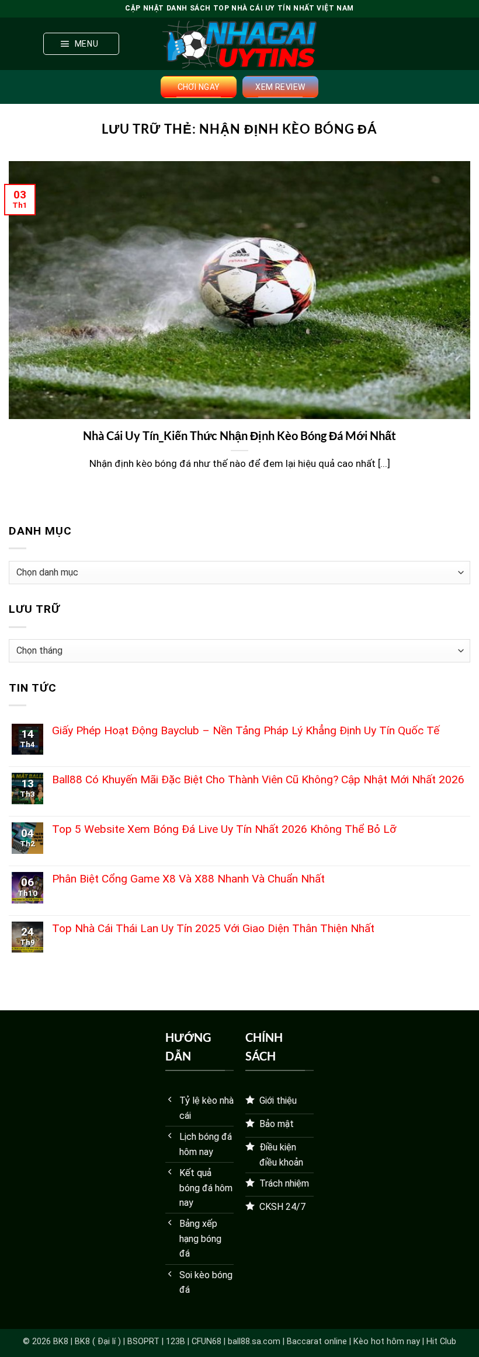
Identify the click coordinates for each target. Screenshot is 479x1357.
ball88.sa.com (254, 1341)
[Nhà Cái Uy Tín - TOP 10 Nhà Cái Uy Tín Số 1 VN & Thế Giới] (239, 43)
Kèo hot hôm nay (386, 1341)
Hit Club (441, 1341)
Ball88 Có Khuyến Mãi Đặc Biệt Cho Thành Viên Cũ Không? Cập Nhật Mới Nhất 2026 (258, 779)
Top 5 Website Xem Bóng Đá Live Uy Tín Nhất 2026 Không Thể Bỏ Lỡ (224, 829)
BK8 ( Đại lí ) (98, 1341)
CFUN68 (206, 1341)
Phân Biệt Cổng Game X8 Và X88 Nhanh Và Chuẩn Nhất (188, 878)
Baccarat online (317, 1341)
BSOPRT (143, 1341)
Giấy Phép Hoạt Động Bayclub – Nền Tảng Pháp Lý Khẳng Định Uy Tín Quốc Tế (245, 730)
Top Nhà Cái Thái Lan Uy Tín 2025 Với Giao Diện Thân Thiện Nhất (213, 928)
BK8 (60, 1341)
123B (175, 1341)
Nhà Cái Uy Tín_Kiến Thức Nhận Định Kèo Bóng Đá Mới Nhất (239, 435)
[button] (81, 44)
